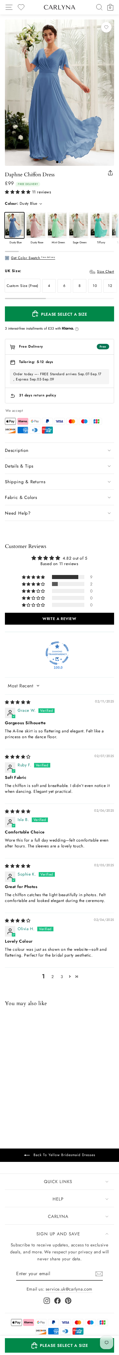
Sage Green (78, 225)
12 (110, 285)
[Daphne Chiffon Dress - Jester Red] (24, 1094)
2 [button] (52, 977)
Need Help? (18, 513)
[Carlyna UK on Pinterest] (68, 1300)
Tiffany (99, 225)
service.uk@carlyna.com (69, 1289)
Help (58, 1199)
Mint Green (57, 225)
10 (95, 285)
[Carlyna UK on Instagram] (47, 1300)
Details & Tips (19, 466)
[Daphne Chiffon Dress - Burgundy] (31, 1094)
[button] (18, 192)
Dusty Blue (14, 225)
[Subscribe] (99, 1273)
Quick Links (58, 1181)
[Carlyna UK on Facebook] (57, 1300)
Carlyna (58, 1216)
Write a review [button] (59, 618)
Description (17, 450)
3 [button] (62, 977)
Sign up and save (58, 1234)
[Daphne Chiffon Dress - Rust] (16, 1094)
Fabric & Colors (21, 497)
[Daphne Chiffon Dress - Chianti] (39, 1094)
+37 (45, 1095)
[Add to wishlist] (106, 27)
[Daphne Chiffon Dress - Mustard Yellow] (9, 1094)
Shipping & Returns (25, 482)
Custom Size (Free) (22, 285)
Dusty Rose (35, 225)
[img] (18, 702)
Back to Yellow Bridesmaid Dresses (63, 1155)
